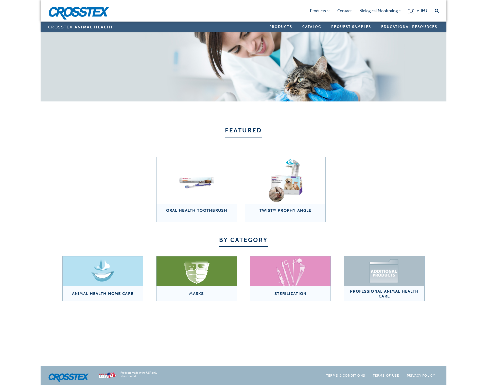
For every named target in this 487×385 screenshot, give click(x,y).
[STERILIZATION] (290, 271)
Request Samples (351, 26)
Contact (344, 10)
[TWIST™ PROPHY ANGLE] (285, 181)
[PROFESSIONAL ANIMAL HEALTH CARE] (384, 271)
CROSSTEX (80, 26)
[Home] (80, 13)
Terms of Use (386, 375)
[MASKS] (196, 271)
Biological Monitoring (379, 10)
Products (318, 10)
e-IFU (422, 10)
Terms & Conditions (345, 375)
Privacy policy (421, 375)
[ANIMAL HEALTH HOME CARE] (103, 271)
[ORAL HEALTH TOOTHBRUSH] (196, 181)
